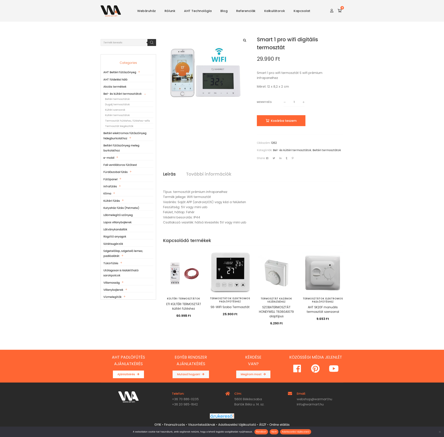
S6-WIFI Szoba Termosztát (230, 307)
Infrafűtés (110, 186)
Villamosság (111, 283)
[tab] (169, 174)
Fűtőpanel (110, 179)
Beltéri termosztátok (327, 150)
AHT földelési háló (115, 80)
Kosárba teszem (284, 120)
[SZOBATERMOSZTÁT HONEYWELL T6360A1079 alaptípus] (276, 273)
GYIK (157, 424)
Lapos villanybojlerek (117, 222)
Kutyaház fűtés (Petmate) (121, 208)
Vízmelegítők (112, 297)
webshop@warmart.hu (314, 399)
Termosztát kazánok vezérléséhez (276, 300)
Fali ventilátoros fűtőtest (120, 165)
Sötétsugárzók (113, 244)
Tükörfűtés (110, 263)
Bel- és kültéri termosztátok (292, 150)
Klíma (107, 194)
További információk (208, 174)
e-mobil (108, 158)
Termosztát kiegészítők (119, 126)
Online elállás (279, 424)
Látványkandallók (115, 229)
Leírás (169, 174)
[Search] (151, 42)
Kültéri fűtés (111, 201)
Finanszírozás (174, 424)
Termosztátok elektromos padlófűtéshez (230, 300)
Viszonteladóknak (201, 424)
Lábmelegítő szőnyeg (118, 215)
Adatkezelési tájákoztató (295, 431)
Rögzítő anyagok (114, 237)
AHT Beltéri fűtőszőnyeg (119, 72)
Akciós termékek (114, 87)
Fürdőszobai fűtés (115, 172)
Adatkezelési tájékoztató (237, 424)
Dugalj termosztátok (117, 104)
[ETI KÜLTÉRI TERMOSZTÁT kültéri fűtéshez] (183, 273)
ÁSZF (262, 424)
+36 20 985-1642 (185, 404)
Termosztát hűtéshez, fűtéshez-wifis (127, 120)
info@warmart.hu (310, 404)
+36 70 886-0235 (185, 399)
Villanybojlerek (113, 290)
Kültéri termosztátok (183, 298)
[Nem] (439, 432)
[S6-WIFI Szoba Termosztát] (230, 272)
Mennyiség (264, 102)
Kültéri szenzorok (115, 110)
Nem (274, 431)
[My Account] (331, 11)
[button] (245, 40)
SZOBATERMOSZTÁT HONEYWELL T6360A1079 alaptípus (276, 311)
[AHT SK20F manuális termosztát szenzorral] (323, 273)
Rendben (261, 431)
